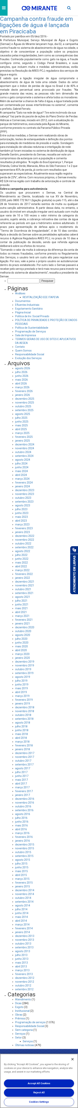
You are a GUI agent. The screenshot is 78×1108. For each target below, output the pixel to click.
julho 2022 (21, 554)
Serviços (20, 1033)
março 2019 (22, 695)
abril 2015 (21, 875)
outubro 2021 (23, 589)
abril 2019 (21, 692)
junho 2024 (21, 467)
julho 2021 (21, 600)
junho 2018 (21, 730)
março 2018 (22, 741)
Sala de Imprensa (25, 335)
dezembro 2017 (24, 753)
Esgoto (19, 1007)
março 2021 (22, 615)
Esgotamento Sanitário (29, 308)
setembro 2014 (24, 901)
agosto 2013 (22, 951)
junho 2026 (21, 375)
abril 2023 (21, 520)
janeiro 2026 (22, 394)
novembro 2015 (24, 848)
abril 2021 (21, 612)
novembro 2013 (24, 939)
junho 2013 (21, 958)
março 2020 (22, 654)
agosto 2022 (22, 551)
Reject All (39, 1092)
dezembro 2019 (24, 661)
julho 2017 (21, 772)
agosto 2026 (22, 368)
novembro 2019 (24, 665)
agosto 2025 (22, 414)
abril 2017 (21, 783)
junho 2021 (21, 604)
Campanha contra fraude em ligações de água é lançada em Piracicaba (36, 25)
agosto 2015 (22, 859)
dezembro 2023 (24, 490)
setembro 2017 (24, 764)
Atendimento (23, 999)
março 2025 (22, 433)
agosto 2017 (22, 768)
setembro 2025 (24, 410)
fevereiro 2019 (24, 699)
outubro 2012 (23, 985)
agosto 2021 (22, 596)
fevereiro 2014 (24, 928)
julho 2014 (21, 909)
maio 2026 (21, 379)
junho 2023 (21, 513)
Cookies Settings (39, 1101)
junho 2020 (21, 642)
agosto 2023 (22, 505)
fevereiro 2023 (24, 528)
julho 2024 (21, 463)
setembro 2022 (24, 547)
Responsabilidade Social (29, 354)
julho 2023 (21, 509)
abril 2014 (21, 920)
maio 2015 (21, 871)
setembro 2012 (24, 989)
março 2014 (22, 924)
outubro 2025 (23, 406)
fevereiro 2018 (24, 745)
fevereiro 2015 (24, 882)
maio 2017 (21, 779)
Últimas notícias (24, 1045)
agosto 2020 (22, 634)
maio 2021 (21, 608)
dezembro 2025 (24, 398)
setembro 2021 (24, 593)
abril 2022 (21, 566)
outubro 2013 (23, 943)
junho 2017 (21, 775)
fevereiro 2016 (24, 836)
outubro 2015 (23, 852)
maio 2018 (21, 734)
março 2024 (22, 478)
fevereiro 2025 (24, 436)
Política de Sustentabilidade (31, 327)
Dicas (18, 1003)
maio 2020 (21, 646)
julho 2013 (21, 955)
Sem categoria (24, 1029)
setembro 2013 (24, 947)
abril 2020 (21, 650)
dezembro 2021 (24, 581)
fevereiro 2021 (24, 619)
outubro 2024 (23, 452)
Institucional (22, 1010)
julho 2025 (21, 417)
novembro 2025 (24, 402)
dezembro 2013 (24, 935)
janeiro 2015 (22, 886)
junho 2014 (21, 913)
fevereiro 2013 (24, 974)
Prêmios (20, 1018)
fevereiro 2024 (24, 482)
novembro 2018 (24, 711)
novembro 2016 (24, 802)
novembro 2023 (24, 494)
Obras (18, 1014)
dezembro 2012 (24, 977)
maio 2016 (21, 825)
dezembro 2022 (24, 535)
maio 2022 (21, 562)
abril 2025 (21, 429)
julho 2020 (21, 638)
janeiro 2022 (22, 577)
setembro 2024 (24, 455)
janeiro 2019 (22, 703)
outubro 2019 (23, 669)
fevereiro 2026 (24, 391)
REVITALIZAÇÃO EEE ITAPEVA (41, 297)
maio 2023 (21, 516)
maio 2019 (21, 688)
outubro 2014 (23, 897)
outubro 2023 (23, 497)
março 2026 (22, 387)
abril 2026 (21, 383)
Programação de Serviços (30, 331)
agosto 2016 (22, 814)
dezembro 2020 (24, 627)
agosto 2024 (22, 459)
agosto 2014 (22, 905)
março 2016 (22, 833)
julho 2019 (21, 680)
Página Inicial (23, 312)
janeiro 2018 (22, 749)
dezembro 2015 (24, 844)
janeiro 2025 (22, 440)
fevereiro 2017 (24, 791)
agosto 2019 (22, 676)
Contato (20, 346)
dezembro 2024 (24, 444)
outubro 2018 (23, 715)
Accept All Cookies (39, 1083)
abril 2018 (21, 737)
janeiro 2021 (22, 623)
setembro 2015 (24, 855)
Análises (20, 293)
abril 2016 (21, 829)
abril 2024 (21, 474)
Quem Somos (23, 350)
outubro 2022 (23, 543)
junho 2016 (21, 821)
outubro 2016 (23, 806)
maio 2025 (21, 425)
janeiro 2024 (22, 486)
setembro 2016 (24, 810)
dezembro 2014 (24, 890)
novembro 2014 (24, 894)
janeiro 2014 (22, 932)
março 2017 (22, 787)
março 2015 (22, 878)
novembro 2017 (24, 756)
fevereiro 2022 (24, 574)
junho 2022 (21, 558)
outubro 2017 (23, 760)
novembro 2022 (24, 539)
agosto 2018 (22, 722)
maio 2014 (21, 916)
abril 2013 (21, 966)
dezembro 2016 (24, 798)
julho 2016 (21, 817)
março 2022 (22, 570)
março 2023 (22, 524)
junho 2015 (21, 867)
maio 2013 (21, 962)
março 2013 (22, 970)
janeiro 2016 (22, 840)
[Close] (72, 1059)
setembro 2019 (24, 673)
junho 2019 (21, 684)
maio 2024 (21, 471)
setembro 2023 (24, 501)
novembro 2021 (24, 585)
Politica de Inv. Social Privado (32, 316)
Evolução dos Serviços (28, 358)
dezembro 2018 (24, 707)
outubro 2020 (23, 631)
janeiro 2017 (22, 795)
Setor (18, 1037)
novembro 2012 (24, 981)
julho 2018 (21, 726)
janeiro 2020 (22, 657)
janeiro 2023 (22, 532)
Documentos (22, 301)
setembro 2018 (24, 718)
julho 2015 (21, 863)
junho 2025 (21, 421)
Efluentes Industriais (27, 304)
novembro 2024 (24, 448)
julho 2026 (21, 372)
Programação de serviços (30, 1022)
